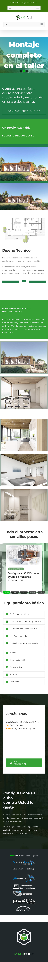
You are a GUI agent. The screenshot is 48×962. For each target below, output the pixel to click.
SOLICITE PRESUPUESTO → (20, 136)
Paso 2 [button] (15, 592)
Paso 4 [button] (32, 592)
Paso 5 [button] (41, 592)
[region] (24, 55)
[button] (21, 71)
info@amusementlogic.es (29, 3)
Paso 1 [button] (6, 592)
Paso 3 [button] (24, 592)
